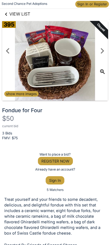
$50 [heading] (8, 118)
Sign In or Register (92, 4)
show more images (21, 94)
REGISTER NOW (55, 161)
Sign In (55, 180)
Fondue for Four (22, 110)
